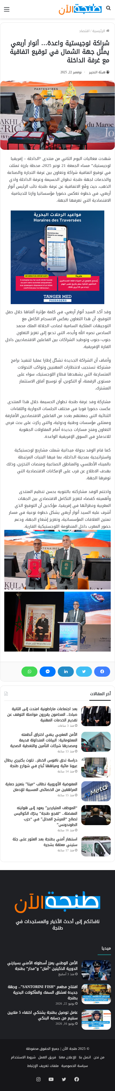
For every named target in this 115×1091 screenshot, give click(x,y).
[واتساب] (29, 672)
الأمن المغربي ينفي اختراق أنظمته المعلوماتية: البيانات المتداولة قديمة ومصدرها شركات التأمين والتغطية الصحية (43, 740)
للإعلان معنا (67, 1057)
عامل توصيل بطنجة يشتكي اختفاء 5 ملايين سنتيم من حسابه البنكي (42, 1015)
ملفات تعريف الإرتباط (43, 1065)
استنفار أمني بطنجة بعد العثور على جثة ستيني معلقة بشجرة (45, 842)
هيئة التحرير (97, 72)
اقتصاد (84, 31)
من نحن (99, 1057)
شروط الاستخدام (23, 1057)
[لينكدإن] (66, 672)
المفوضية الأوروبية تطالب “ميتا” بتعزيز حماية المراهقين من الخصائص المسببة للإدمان (41, 786)
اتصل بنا (85, 1057)
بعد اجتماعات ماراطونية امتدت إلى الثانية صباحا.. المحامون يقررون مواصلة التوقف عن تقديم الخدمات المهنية (42, 714)
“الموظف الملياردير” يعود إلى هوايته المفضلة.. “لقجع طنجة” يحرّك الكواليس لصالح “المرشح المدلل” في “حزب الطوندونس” (45, 816)
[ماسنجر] (48, 672)
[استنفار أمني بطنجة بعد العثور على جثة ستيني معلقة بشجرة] (96, 846)
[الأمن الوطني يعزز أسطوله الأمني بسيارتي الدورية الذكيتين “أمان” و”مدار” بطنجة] (96, 970)
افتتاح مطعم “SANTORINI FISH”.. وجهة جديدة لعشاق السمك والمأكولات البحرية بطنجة (43, 992)
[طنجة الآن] (80, 9)
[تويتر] (84, 672)
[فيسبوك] (102, 672)
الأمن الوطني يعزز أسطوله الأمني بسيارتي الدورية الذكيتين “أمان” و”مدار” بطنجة (42, 965)
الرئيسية (99, 31)
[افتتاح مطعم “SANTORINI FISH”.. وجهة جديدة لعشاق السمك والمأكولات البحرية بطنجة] (96, 994)
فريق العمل (47, 1057)
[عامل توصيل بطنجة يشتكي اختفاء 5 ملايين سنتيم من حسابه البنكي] (96, 1020)
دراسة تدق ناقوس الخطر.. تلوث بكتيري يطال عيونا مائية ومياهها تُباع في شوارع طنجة (40, 763)
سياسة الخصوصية (74, 1065)
